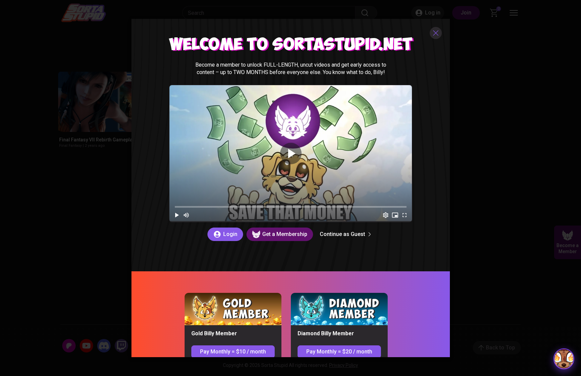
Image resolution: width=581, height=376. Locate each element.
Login (230, 234)
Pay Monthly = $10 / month (233, 351)
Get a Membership (284, 234)
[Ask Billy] (563, 358)
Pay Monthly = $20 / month (339, 351)
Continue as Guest (342, 234)
